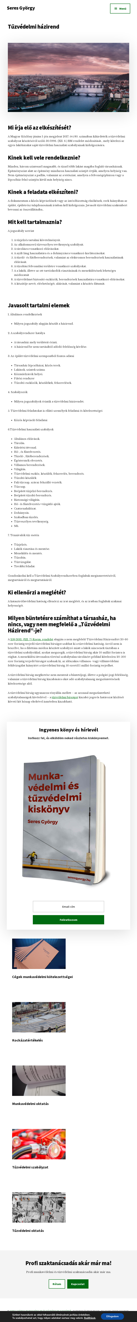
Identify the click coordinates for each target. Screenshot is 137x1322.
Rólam (57, 1284)
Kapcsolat (78, 1284)
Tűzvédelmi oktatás (28, 1230)
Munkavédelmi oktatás (30, 1103)
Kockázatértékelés (27, 1040)
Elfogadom (112, 1316)
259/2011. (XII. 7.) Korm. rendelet (31, 639)
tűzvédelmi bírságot (65, 697)
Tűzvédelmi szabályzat (30, 1167)
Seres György (21, 8)
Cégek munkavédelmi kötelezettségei (42, 976)
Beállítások (89, 1318)
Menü (122, 8)
